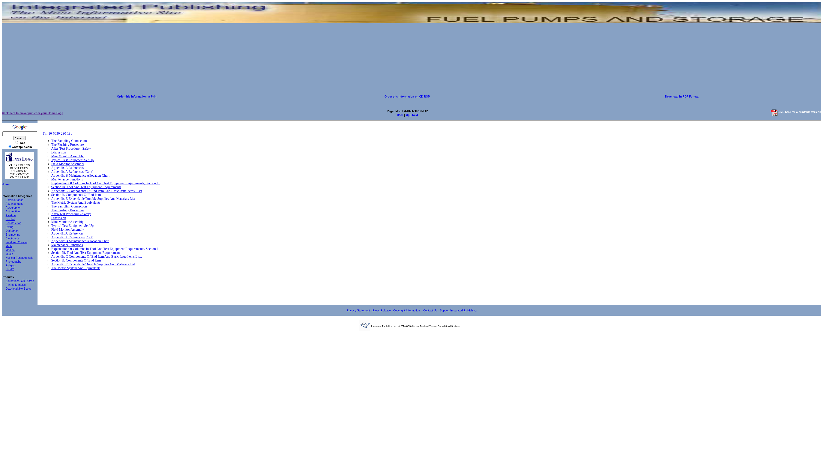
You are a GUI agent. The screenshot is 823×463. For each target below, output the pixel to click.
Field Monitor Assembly (67, 164)
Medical (10, 250)
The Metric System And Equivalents (75, 202)
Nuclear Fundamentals (19, 257)
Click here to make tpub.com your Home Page (32, 113)
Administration (14, 199)
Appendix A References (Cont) (72, 171)
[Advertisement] (411, 58)
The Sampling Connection (69, 141)
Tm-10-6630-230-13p (57, 133)
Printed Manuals (16, 284)
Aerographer (13, 207)
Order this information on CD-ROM (407, 96)
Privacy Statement (358, 310)
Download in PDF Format (681, 96)
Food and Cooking (17, 242)
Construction (13, 223)
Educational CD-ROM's (20, 281)
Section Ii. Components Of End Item (76, 195)
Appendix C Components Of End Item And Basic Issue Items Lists (96, 191)
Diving (9, 226)
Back (400, 115)
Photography (13, 261)
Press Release (381, 310)
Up (408, 115)
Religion (10, 265)
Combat (10, 219)
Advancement (14, 203)
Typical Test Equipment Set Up (72, 160)
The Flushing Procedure (67, 144)
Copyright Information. (407, 310)
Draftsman (12, 230)
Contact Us (430, 310)
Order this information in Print (137, 96)
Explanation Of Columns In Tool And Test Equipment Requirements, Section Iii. (105, 183)
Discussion (58, 152)
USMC (10, 269)
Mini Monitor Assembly (67, 156)
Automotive (13, 211)
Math (9, 246)
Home (5, 184)
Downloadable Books (19, 288)
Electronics (13, 238)
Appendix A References (67, 168)
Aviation (11, 215)
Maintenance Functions (67, 179)
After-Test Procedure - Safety (71, 148)
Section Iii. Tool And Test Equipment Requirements (86, 187)
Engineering (13, 234)
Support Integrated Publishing (458, 310)
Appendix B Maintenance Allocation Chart (80, 175)
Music (9, 254)
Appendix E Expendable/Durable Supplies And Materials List (93, 198)
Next (415, 115)
